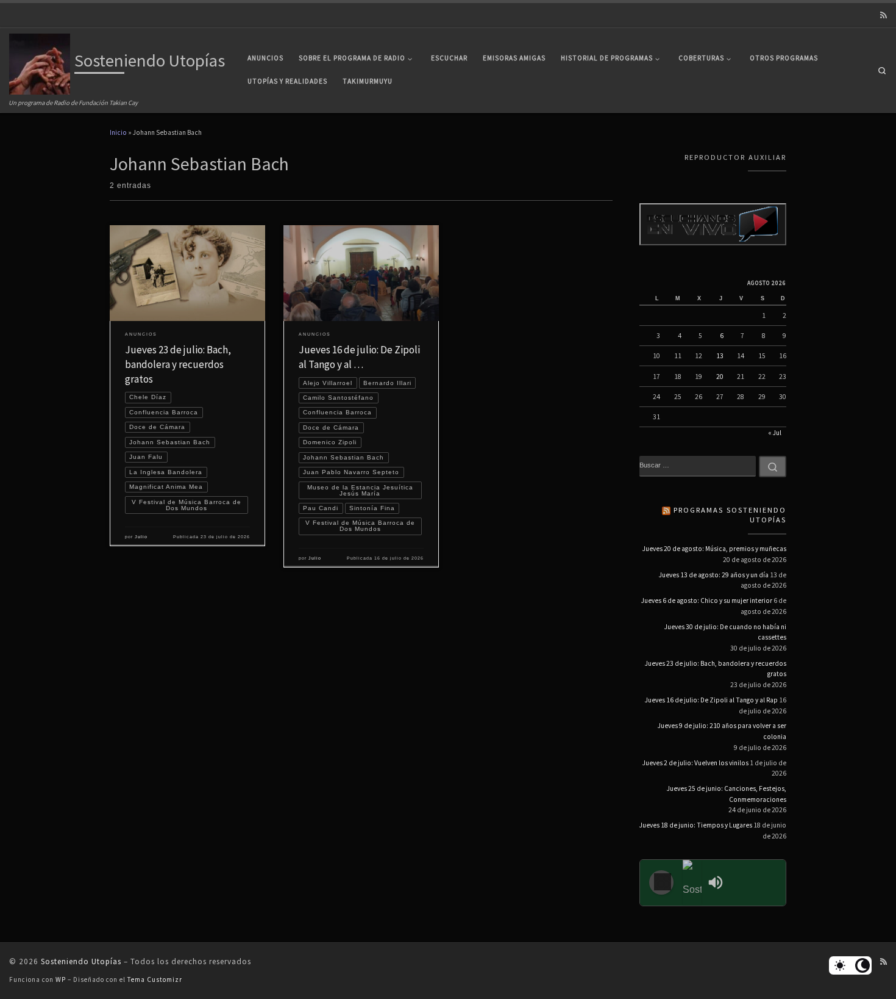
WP (60, 979)
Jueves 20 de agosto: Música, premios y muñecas (714, 548)
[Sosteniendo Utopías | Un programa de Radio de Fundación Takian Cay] (39, 62)
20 (720, 376)
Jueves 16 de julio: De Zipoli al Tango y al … (359, 357)
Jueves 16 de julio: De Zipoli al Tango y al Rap (711, 700)
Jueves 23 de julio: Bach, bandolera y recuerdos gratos (178, 364)
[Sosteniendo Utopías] (692, 883)
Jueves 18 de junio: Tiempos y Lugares (695, 825)
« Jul (774, 432)
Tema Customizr (154, 979)
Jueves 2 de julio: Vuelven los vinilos (695, 763)
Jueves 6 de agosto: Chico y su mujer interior (706, 600)
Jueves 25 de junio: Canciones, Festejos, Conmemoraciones (726, 794)
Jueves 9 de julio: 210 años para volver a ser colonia (722, 731)
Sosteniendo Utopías (81, 961)
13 (720, 356)
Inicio (118, 132)
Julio (141, 536)
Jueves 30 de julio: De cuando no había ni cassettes (725, 632)
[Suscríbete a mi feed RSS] (883, 15)
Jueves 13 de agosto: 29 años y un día (714, 575)
